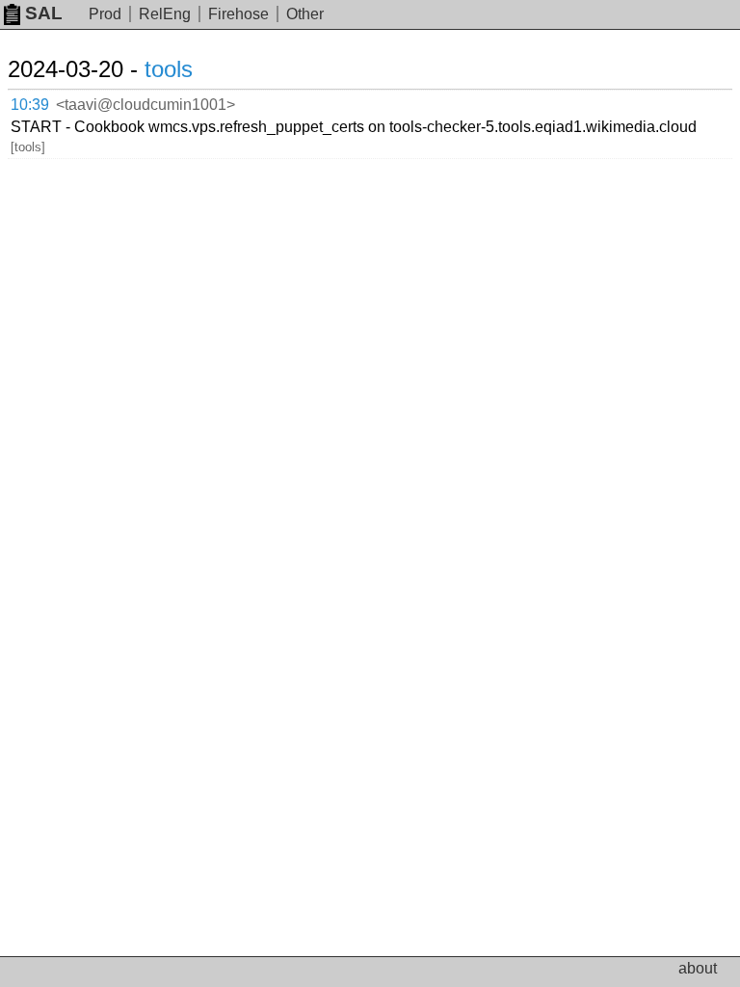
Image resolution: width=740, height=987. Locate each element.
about (697, 968)
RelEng (165, 14)
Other (305, 14)
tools (169, 69)
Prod (105, 14)
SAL (44, 13)
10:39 (30, 104)
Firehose (238, 14)
